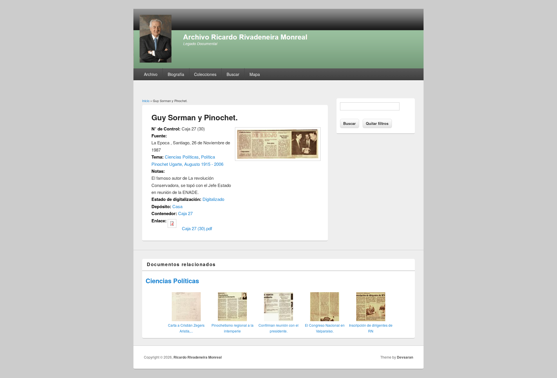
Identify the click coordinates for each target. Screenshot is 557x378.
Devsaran (405, 357)
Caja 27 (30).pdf (197, 228)
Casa (177, 206)
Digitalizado (213, 199)
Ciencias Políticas (182, 157)
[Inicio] (278, 66)
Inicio (145, 100)
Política (208, 157)
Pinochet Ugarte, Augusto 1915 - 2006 (187, 164)
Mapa (254, 74)
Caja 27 (185, 213)
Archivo (151, 74)
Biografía (176, 74)
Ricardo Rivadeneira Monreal (197, 357)
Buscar (233, 74)
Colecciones (205, 74)
